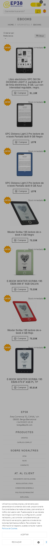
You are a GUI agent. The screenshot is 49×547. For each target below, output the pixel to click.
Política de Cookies (9, 528)
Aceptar (24, 534)
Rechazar (16, 542)
